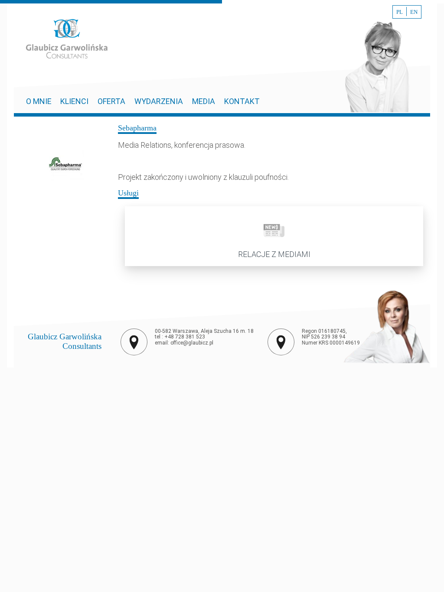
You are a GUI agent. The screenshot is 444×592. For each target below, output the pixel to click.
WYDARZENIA (158, 101)
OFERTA (111, 101)
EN (414, 12)
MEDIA (203, 101)
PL (399, 12)
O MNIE (39, 101)
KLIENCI (74, 101)
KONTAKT (242, 101)
